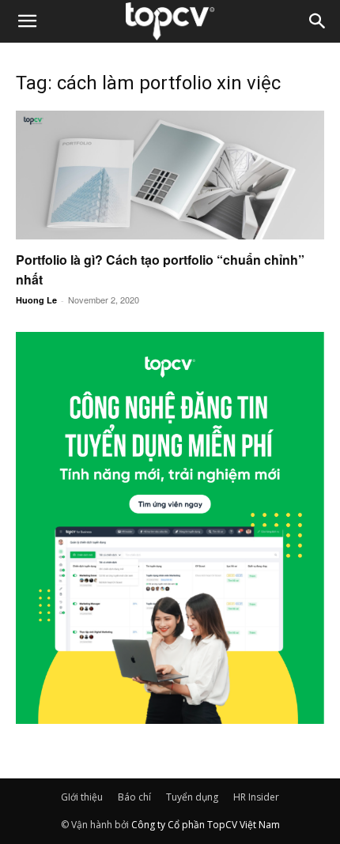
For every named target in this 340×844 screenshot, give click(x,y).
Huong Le (36, 300)
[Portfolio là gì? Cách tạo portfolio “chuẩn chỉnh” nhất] (170, 175)
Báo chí (134, 797)
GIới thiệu (82, 797)
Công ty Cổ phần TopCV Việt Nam (205, 824)
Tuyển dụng (192, 797)
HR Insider (256, 797)
